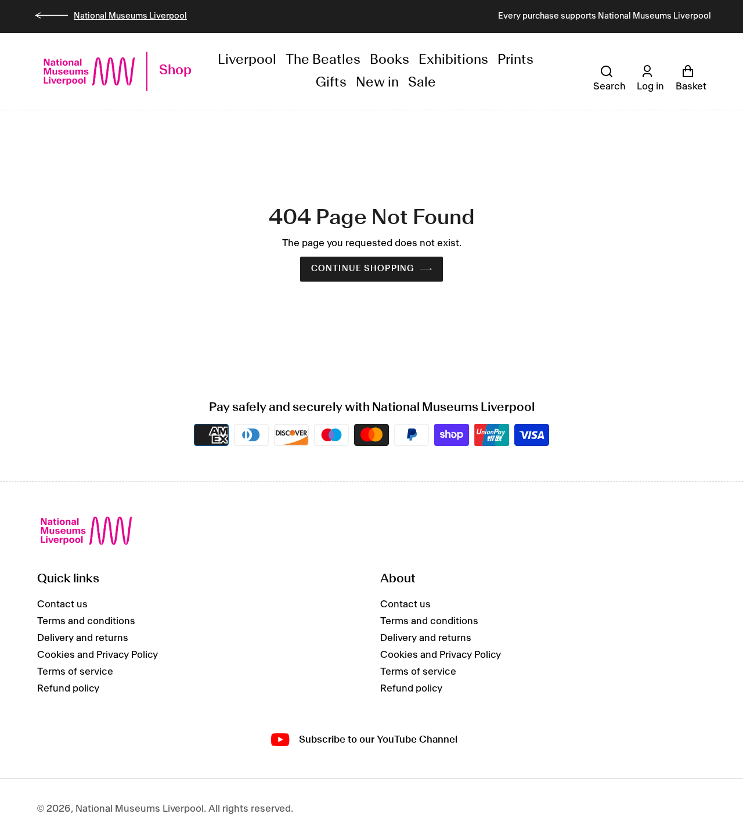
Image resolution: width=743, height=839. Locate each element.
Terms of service (75, 672)
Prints (515, 60)
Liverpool (247, 60)
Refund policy (68, 688)
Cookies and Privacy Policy (97, 655)
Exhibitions (453, 60)
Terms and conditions (86, 621)
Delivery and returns (82, 638)
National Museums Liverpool (130, 16)
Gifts (331, 82)
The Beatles (323, 60)
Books (389, 60)
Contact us (62, 604)
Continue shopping (362, 268)
